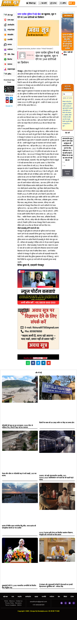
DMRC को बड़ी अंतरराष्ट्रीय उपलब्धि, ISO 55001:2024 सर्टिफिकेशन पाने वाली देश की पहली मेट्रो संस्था (56, 478)
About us (12, 601)
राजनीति (44, 596)
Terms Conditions (10, 605)
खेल (59, 596)
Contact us (19, 601)
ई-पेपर (72, 596)
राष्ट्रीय (20, 596)
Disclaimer (18, 603)
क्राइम (36, 596)
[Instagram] (73, 603)
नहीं (64, 165)
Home (6, 601)
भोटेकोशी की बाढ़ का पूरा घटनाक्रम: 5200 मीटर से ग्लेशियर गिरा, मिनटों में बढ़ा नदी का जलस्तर (17, 426)
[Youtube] (69, 603)
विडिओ (65, 596)
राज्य (13, 596)
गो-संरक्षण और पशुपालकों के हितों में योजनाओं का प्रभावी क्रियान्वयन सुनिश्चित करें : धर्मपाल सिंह (56, 586)
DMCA (19, 605)
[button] (28, 363)
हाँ (64, 162)
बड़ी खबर (5, 596)
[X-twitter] (65, 603)
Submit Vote (67, 172)
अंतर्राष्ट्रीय (28, 596)
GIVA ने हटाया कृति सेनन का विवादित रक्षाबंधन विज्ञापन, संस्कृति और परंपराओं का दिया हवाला (56, 534)
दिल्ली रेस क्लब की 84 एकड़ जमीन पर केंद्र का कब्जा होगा (56, 422)
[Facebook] (61, 603)
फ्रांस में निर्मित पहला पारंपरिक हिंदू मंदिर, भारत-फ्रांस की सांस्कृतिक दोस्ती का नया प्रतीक (19, 527)
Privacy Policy (9, 603)
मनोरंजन (52, 596)
